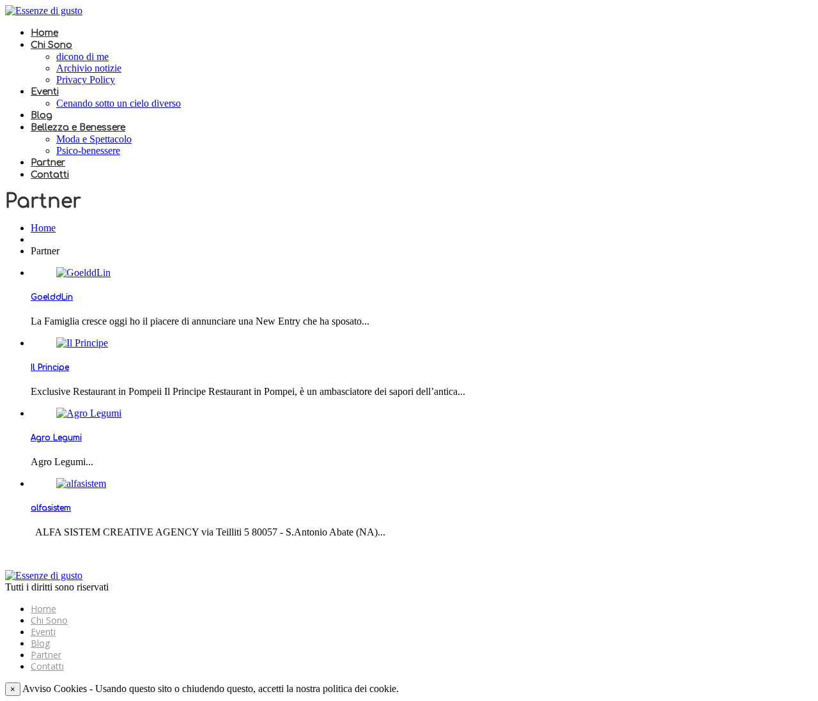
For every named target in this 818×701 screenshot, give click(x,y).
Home (44, 33)
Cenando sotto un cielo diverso (118, 103)
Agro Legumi (56, 437)
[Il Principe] (82, 342)
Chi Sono (51, 45)
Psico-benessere (88, 150)
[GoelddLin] (83, 272)
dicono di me (82, 56)
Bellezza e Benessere (78, 127)
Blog (41, 115)
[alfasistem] (81, 483)
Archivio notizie (88, 68)
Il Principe (50, 367)
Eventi (45, 91)
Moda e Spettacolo (94, 139)
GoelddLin (52, 297)
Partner (48, 162)
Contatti (50, 175)
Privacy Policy (85, 79)
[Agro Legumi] (88, 413)
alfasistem (51, 508)
